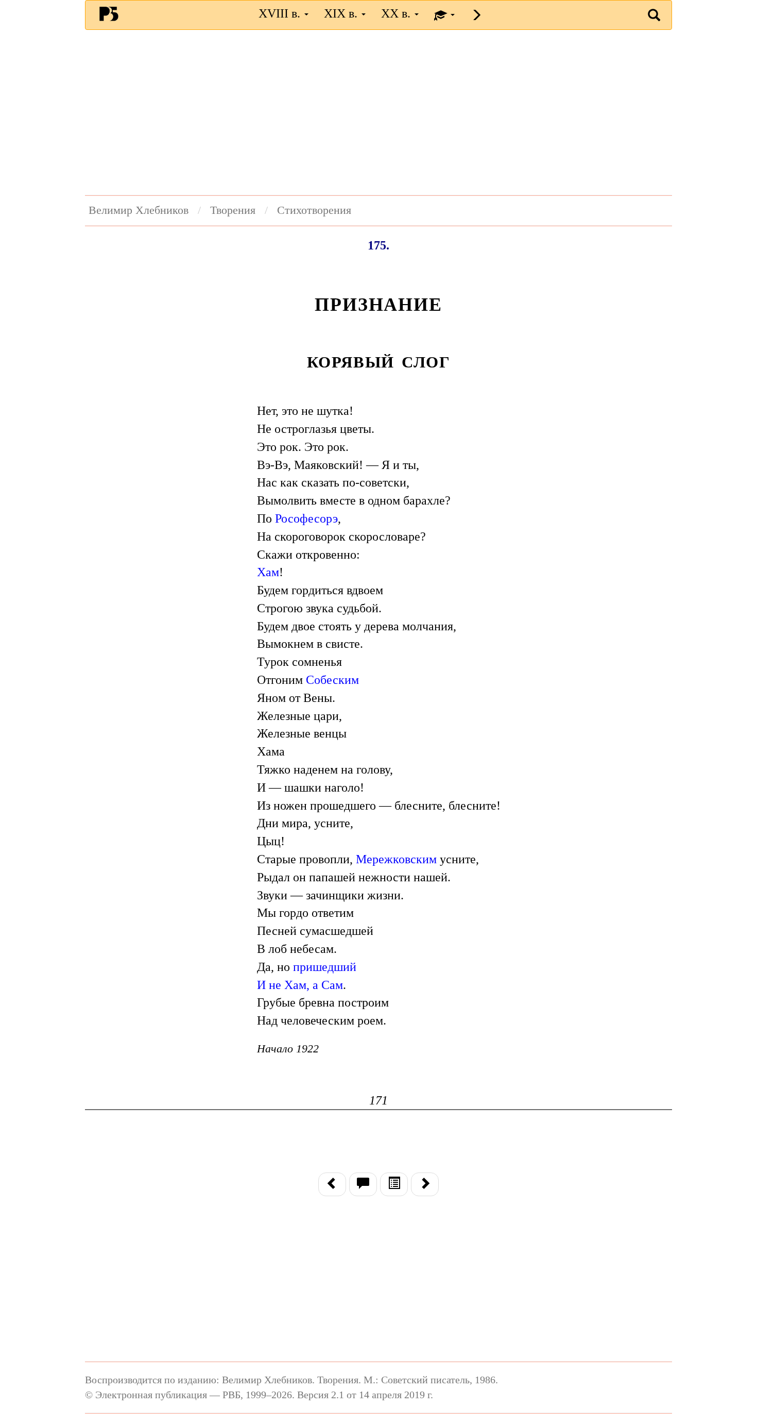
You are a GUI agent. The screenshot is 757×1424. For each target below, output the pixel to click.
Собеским (332, 679)
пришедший (324, 967)
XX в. (397, 13)
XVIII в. (281, 13)
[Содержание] (394, 1184)
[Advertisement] (378, 112)
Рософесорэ (306, 518)
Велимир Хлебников (138, 210)
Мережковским (396, 859)
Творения (232, 210)
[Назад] (332, 1184)
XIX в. (342, 13)
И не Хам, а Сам (300, 985)
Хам (268, 572)
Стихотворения (314, 210)
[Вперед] (425, 1184)
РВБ (109, 13)
